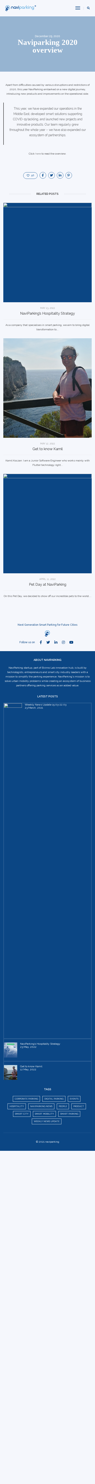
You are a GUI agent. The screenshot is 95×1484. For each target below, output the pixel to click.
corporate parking (26, 1099)
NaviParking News (41, 1106)
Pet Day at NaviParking (47, 584)
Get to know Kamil (47, 449)
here (38, 153)
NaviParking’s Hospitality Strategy (47, 313)
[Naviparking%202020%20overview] (43, 175)
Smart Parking (69, 1114)
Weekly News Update (46, 1121)
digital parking (53, 1099)
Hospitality (17, 1106)
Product (78, 1106)
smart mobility (44, 1114)
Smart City (21, 1114)
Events (74, 1099)
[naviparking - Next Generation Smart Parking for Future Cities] (21, 8)
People (63, 1106)
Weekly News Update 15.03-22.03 (45, 704)
